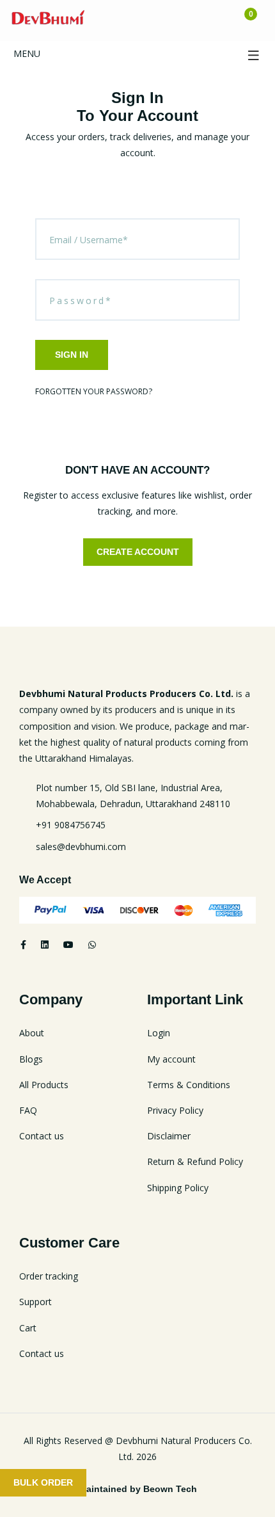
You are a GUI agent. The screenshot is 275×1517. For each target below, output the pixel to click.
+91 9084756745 (71, 825)
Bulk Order (43, 1482)
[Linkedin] (45, 944)
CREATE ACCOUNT (138, 552)
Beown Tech (170, 1489)
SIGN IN (71, 354)
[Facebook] (23, 944)
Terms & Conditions (188, 1085)
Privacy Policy (175, 1110)
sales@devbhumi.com (81, 846)
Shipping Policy (177, 1188)
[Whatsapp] (92, 944)
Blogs (31, 1059)
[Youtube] (68, 944)
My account (171, 1059)
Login (158, 1033)
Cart (27, 1328)
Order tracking (48, 1276)
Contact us (41, 1136)
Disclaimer (169, 1136)
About (31, 1033)
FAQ (28, 1110)
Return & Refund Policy (195, 1161)
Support (35, 1302)
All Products (43, 1085)
